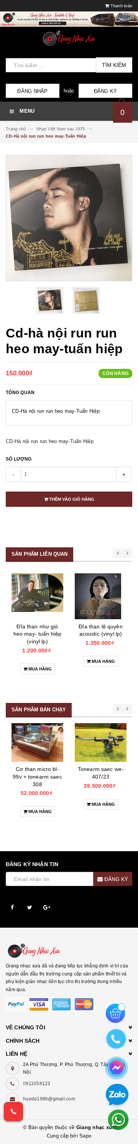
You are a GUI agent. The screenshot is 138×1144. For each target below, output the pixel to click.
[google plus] (47, 907)
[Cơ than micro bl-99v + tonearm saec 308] (37, 742)
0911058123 (37, 1083)
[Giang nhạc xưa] (69, 950)
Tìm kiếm (114, 65)
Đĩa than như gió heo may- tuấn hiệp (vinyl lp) (37, 633)
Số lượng (18, 459)
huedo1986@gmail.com (49, 1099)
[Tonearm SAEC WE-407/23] (101, 742)
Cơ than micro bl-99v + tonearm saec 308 (37, 776)
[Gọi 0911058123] (13, 1111)
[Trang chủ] (69, 38)
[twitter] (29, 907)
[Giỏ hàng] (115, 1013)
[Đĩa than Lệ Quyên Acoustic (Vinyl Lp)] (101, 596)
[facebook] (12, 907)
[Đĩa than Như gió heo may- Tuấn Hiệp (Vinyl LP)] (37, 596)
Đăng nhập (32, 91)
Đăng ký (105, 91)
